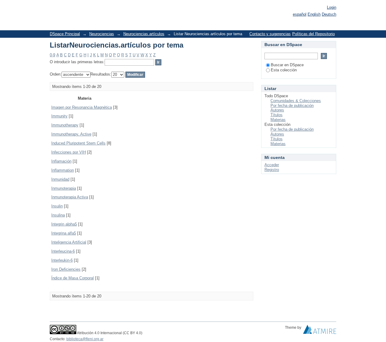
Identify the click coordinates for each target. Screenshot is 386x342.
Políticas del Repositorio (313, 34)
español (299, 14)
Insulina (58, 215)
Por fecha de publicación (292, 105)
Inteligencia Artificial (68, 242)
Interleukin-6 (62, 260)
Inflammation (62, 170)
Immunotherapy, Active (71, 134)
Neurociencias (101, 34)
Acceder (271, 165)
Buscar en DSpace (287, 65)
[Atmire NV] (319, 331)
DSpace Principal (65, 34)
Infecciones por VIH (68, 152)
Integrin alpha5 (64, 224)
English (314, 14)
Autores (277, 110)
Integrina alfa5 (63, 233)
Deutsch (329, 14)
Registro (271, 169)
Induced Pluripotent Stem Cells (78, 143)
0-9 (52, 55)
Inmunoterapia (63, 188)
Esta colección (284, 70)
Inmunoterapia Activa (69, 197)
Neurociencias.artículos (143, 34)
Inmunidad (60, 179)
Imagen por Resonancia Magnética (81, 107)
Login (331, 7)
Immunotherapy (64, 125)
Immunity (59, 116)
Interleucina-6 (63, 251)
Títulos (277, 115)
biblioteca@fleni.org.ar (84, 339)
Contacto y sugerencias (270, 34)
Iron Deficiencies (66, 269)
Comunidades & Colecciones (296, 100)
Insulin (57, 206)
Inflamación (61, 161)
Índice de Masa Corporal (72, 278)
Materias (278, 119)
